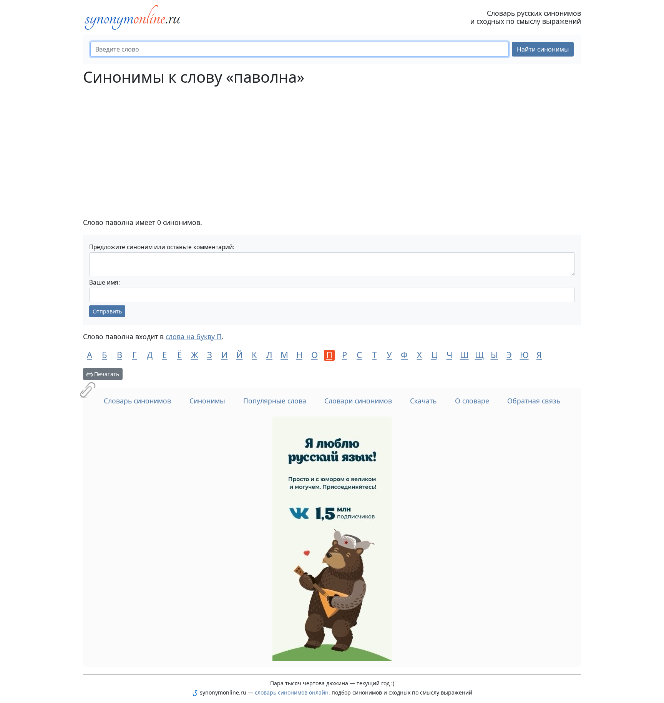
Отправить (107, 311)
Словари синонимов (358, 400)
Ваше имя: (104, 282)
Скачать (423, 400)
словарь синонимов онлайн (292, 692)
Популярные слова (274, 400)
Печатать (106, 374)
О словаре (472, 400)
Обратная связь (533, 400)
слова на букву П (194, 336)
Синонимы (207, 400)
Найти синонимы (543, 49)
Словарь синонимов (137, 400)
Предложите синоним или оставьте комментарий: (161, 247)
